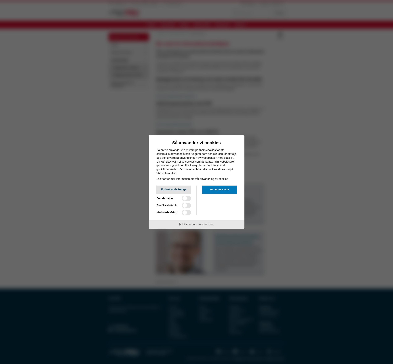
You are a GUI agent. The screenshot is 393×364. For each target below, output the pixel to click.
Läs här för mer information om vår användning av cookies (192, 178)
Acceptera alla (219, 189)
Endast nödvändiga (174, 189)
